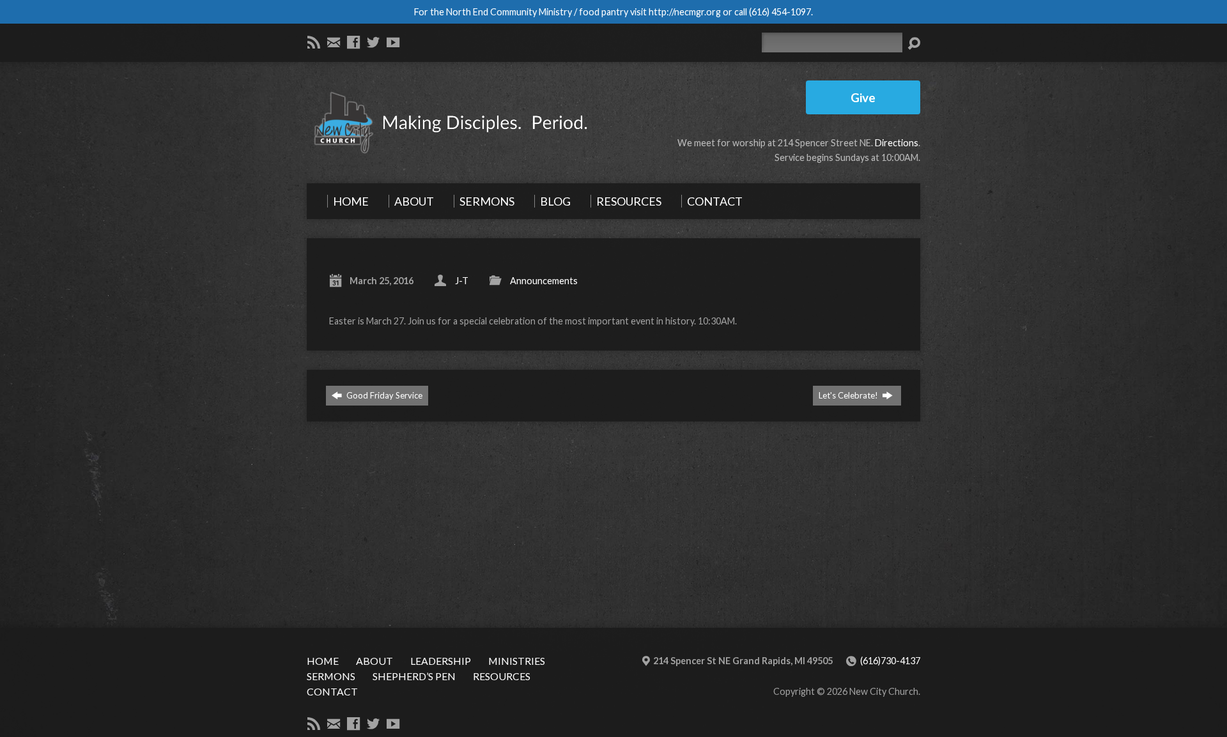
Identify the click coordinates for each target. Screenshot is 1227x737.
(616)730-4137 (890, 660)
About (374, 661)
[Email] (333, 42)
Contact (332, 691)
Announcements (544, 280)
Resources (501, 676)
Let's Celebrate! (849, 395)
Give (863, 97)
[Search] (913, 43)
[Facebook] (353, 42)
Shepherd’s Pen (414, 676)
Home (323, 661)
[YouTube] (393, 42)
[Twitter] (373, 42)
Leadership (440, 661)
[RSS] (313, 42)
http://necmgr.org (685, 11)
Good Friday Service (383, 395)
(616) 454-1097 (780, 11)
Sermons (331, 676)
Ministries (516, 661)
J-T (461, 280)
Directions (896, 142)
